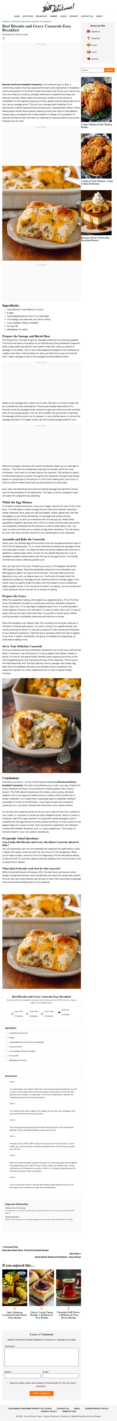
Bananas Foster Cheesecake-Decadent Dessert (95, 239)
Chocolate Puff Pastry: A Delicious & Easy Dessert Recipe (68, 1315)
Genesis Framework (52, 1416)
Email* (46, 1372)
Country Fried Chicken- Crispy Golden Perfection (97, 182)
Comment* (10, 1346)
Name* (8, 1372)
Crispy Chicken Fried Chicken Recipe (96, 126)
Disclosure (65, 1416)
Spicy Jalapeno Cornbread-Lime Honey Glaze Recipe (14, 1315)
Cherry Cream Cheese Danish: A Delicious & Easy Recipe (41, 1315)
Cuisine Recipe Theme (33, 1416)
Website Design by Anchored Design (86, 1416)
